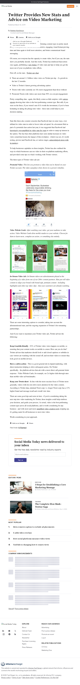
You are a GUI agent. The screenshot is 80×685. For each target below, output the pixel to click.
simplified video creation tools (48, 409)
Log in (44, 638)
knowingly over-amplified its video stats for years (28, 130)
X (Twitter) (22, 428)
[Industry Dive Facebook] (9, 631)
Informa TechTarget (35, 668)
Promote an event (48, 634)
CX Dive (44, 647)
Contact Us (26, 634)
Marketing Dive (47, 650)
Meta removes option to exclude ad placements (33, 527)
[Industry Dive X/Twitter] (15, 631)
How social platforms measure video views (31, 539)
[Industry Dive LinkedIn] (3, 631)
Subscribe (70, 6)
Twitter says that (33, 73)
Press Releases (27, 647)
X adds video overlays (22, 533)
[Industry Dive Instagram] (3, 634)
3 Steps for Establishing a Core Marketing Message (50, 486)
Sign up (20, 460)
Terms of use (16, 678)
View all (11, 609)
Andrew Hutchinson (17, 31)
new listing (33, 64)
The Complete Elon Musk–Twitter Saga (48, 505)
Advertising (45, 627)
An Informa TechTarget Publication (40, 2)
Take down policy (28, 678)
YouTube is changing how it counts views (31, 545)
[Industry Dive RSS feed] (15, 634)
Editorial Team (27, 631)
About (24, 627)
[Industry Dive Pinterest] (9, 634)
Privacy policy (6, 678)
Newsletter (25, 638)
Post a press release (21, 609)
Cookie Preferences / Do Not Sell (46, 678)
